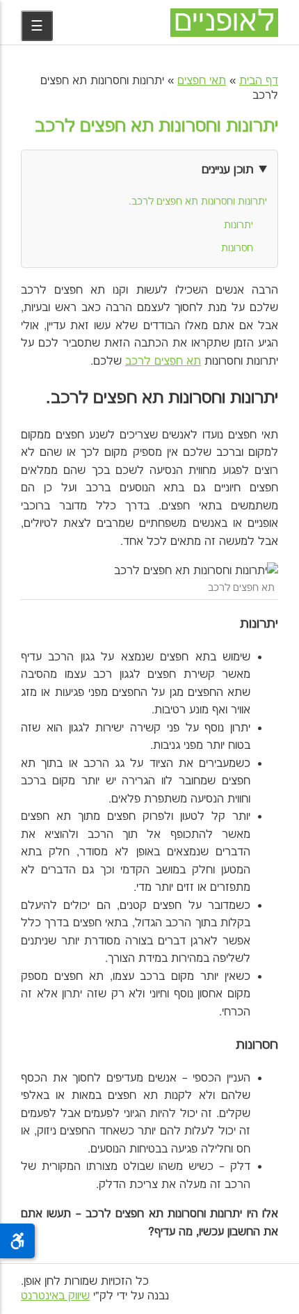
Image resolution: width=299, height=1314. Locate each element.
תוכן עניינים (228, 170)
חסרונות (237, 248)
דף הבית (258, 81)
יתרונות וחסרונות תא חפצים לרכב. (198, 201)
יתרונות (238, 225)
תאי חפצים (201, 81)
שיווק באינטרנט (55, 1296)
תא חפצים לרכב (163, 361)
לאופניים (224, 22)
